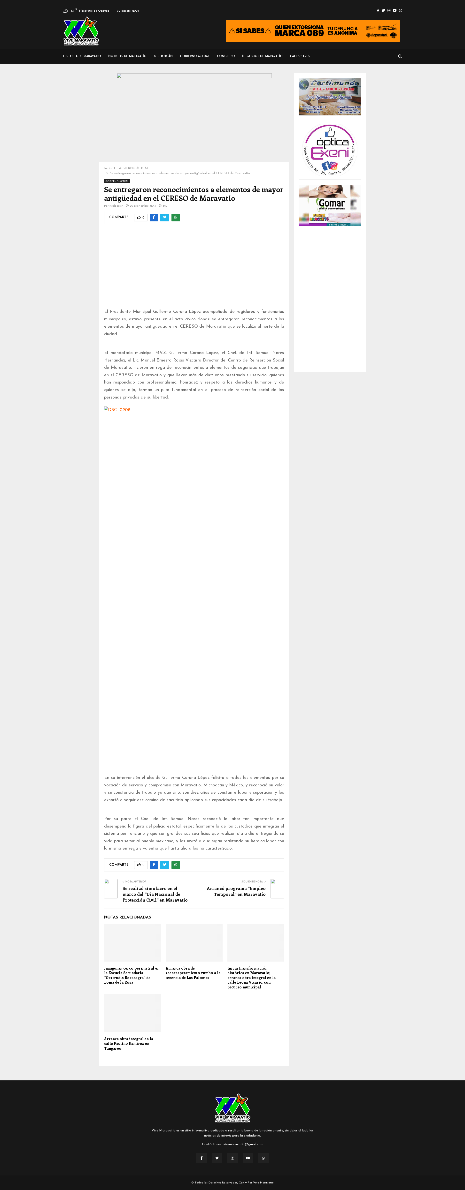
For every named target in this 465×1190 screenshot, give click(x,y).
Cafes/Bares (300, 56)
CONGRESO (226, 56)
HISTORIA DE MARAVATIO (82, 56)
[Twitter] (217, 1158)
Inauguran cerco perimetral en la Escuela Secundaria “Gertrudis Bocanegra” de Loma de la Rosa (131, 975)
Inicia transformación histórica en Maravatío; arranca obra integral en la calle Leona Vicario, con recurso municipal (251, 977)
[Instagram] (232, 1158)
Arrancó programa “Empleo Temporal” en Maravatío (236, 891)
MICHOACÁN (163, 56)
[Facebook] (201, 1158)
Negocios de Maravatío (262, 56)
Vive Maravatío (263, 1182)
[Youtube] (248, 1158)
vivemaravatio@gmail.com (243, 1144)
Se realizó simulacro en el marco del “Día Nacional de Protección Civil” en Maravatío (155, 894)
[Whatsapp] (263, 1158)
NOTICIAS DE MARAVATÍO (127, 56)
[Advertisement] (194, 269)
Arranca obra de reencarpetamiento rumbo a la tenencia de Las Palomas (193, 973)
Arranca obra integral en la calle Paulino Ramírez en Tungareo (128, 1043)
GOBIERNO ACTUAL (195, 56)
